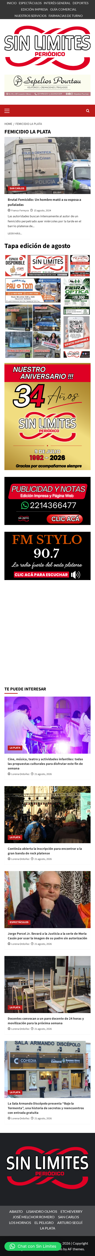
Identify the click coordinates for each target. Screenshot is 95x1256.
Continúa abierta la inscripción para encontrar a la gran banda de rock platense (45, 851)
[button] (8, 110)
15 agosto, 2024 (42, 210)
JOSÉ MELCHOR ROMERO (34, 1217)
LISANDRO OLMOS (41, 1211)
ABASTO (16, 1211)
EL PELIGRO (44, 1222)
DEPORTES (80, 3)
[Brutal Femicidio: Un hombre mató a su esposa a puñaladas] (47, 165)
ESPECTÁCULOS (30, 3)
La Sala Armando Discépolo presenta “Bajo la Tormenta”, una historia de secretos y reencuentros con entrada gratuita (46, 1108)
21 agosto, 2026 (43, 774)
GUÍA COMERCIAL (63, 9)
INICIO (12, 3)
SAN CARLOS (17, 188)
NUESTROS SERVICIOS (30, 16)
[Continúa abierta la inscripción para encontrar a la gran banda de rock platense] (47, 814)
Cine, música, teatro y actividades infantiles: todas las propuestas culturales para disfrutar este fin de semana (45, 764)
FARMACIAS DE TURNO (66, 16)
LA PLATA (15, 748)
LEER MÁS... (15, 233)
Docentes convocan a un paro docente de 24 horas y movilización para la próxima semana (46, 1021)
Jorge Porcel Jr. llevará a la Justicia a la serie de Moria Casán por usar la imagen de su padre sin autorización (47, 936)
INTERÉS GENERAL (57, 3)
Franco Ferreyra (20, 210)
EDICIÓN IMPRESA (34, 9)
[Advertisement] (47, 634)
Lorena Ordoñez (20, 774)
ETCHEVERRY (71, 1211)
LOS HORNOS (20, 1222)
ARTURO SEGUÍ (69, 1222)
